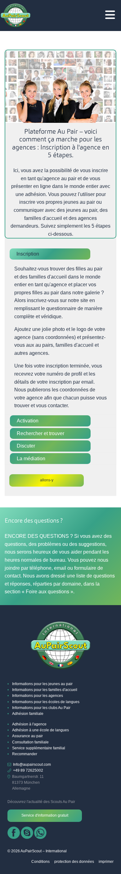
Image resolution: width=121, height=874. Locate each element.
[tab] (60, 254)
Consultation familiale (30, 742)
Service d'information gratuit (44, 815)
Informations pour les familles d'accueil (44, 690)
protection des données (74, 861)
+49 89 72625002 (28, 770)
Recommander (24, 754)
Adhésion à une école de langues (40, 730)
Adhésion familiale (27, 713)
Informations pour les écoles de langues (45, 702)
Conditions (40, 861)
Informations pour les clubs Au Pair (41, 708)
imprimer (106, 861)
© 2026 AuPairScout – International (37, 851)
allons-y (46, 480)
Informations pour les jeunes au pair (42, 684)
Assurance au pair (27, 736)
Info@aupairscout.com (32, 764)
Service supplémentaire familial (38, 748)
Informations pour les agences (37, 695)
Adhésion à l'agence (29, 724)
